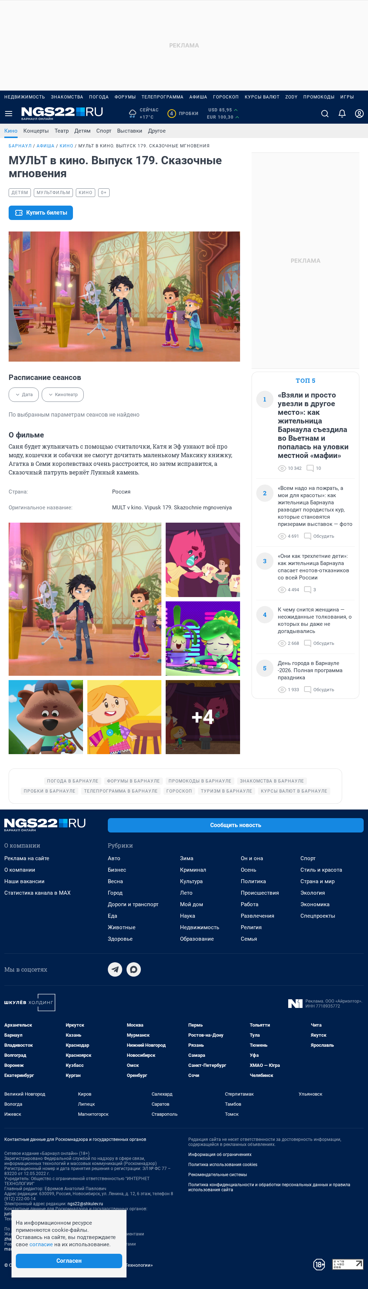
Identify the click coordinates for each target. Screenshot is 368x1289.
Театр (62, 131)
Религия (251, 927)
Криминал (193, 870)
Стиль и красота (321, 870)
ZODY (291, 97)
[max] (133, 969)
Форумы (125, 97)
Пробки (184, 113)
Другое (157, 131)
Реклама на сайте (26, 858)
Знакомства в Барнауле (272, 781)
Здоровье (120, 939)
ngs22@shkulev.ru (85, 1203)
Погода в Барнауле (72, 781)
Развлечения (257, 916)
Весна (115, 881)
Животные (121, 927)
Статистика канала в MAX (37, 893)
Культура (191, 881)
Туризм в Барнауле (226, 791)
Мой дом (191, 904)
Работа (249, 904)
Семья (249, 939)
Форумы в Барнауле (133, 781)
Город (115, 893)
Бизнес (117, 870)
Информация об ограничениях (220, 1154)
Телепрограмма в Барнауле (121, 791)
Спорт (103, 131)
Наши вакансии (24, 881)
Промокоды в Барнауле (200, 781)
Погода (99, 97)
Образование (197, 939)
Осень (248, 870)
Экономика (315, 904)
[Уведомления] (342, 114)
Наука (187, 916)
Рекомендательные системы (217, 1174)
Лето (186, 893)
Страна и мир (317, 881)
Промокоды (319, 97)
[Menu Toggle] (8, 114)
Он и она (252, 858)
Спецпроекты (317, 916)
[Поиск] (325, 114)
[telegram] (115, 969)
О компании (19, 870)
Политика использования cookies (222, 1164)
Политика (253, 881)
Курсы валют (262, 97)
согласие (41, 1244)
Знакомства (67, 97)
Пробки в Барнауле (49, 791)
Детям (82, 131)
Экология (312, 893)
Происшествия (260, 893)
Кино (11, 131)
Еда (112, 916)
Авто (114, 858)
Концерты (36, 131)
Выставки (129, 131)
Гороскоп (226, 97)
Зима (186, 858)
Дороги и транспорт (133, 904)
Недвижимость (24, 97)
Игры (347, 97)
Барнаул (20, 145)
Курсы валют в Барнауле (294, 791)
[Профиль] (359, 114)
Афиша (198, 97)
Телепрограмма (163, 97)
